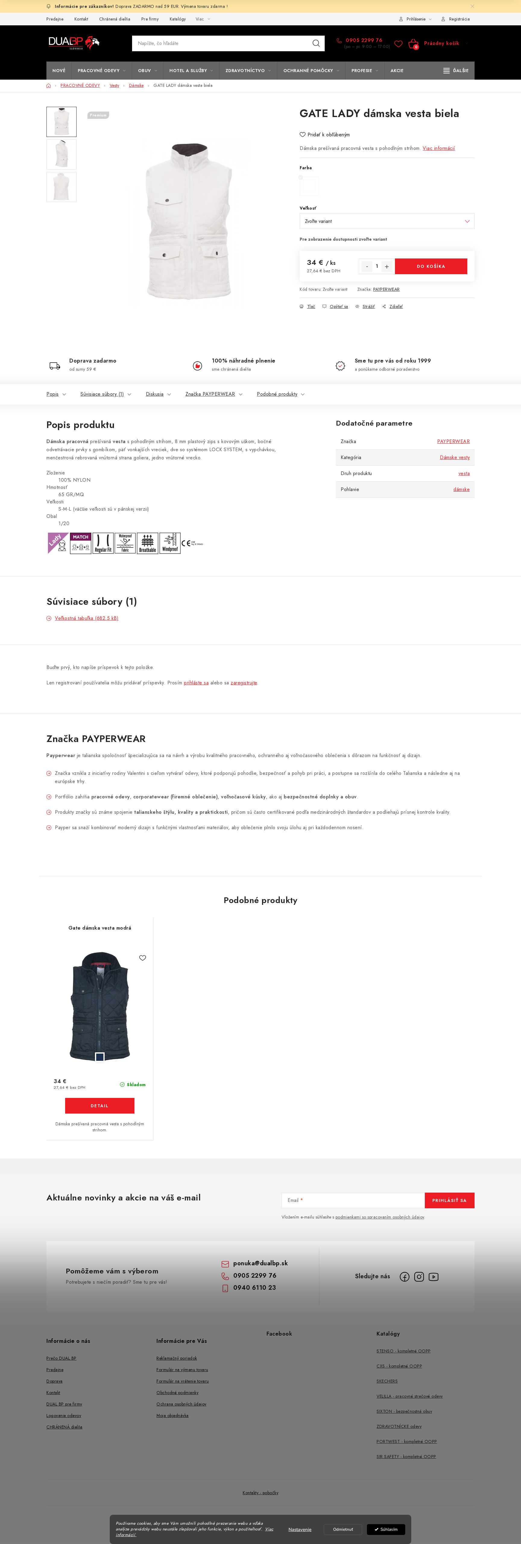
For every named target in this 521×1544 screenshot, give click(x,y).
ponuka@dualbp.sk (260, 1263)
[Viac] (456, 71)
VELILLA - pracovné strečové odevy (410, 1396)
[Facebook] (404, 1277)
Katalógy (178, 19)
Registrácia (459, 19)
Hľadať (316, 43)
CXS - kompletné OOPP (399, 1366)
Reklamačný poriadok (176, 1358)
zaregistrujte (244, 682)
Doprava (54, 1381)
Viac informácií (439, 148)
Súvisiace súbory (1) (102, 394)
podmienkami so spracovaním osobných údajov (380, 1217)
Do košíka (431, 266)
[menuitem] (58, 71)
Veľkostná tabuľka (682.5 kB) (86, 618)
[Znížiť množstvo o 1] (367, 266)
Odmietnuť (343, 1529)
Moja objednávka (172, 1415)
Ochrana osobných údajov (181, 1404)
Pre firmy (150, 19)
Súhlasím (389, 1529)
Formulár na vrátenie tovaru (182, 1381)
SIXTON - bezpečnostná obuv (404, 1411)
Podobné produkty (277, 394)
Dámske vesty (455, 457)
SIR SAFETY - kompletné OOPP (406, 1457)
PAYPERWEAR (386, 289)
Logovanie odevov (63, 1415)
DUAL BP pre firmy (64, 1404)
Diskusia (155, 394)
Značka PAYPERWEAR (210, 394)
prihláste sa (196, 682)
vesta (464, 473)
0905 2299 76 (363, 40)
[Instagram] (419, 1277)
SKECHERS (387, 1381)
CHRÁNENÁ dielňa (64, 1427)
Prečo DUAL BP (61, 1358)
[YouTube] (433, 1277)
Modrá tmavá (99, 1057)
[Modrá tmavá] (100, 1007)
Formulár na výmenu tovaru (182, 1370)
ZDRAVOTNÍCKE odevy (399, 1426)
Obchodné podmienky (177, 1393)
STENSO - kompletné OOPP (404, 1351)
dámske (461, 489)
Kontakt (81, 19)
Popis (52, 394)
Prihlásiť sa (449, 1200)
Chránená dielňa (115, 19)
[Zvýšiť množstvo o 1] (386, 266)
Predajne (54, 19)
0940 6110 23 (254, 1287)
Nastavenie (300, 1530)
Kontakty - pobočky (260, 1493)
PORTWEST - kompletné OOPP (407, 1441)
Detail (100, 1106)
